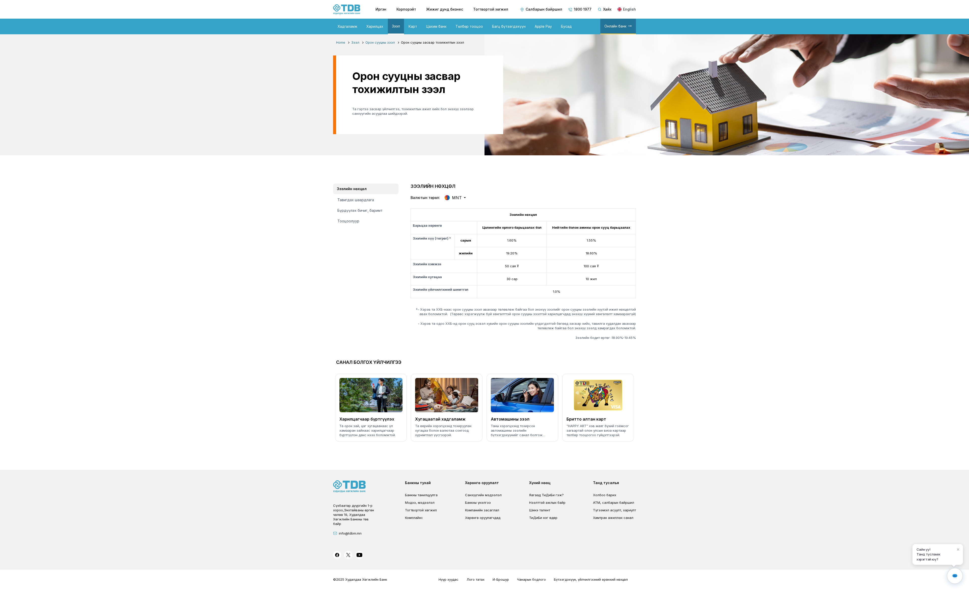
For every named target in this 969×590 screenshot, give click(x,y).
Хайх (607, 9)
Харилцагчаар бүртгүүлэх (366, 419)
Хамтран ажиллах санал (613, 518)
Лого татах (475, 579)
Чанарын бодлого (531, 579)
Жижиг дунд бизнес (444, 9)
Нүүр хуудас (449, 579)
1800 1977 (582, 9)
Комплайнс (414, 518)
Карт (413, 26)
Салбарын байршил (544, 9)
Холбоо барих (604, 495)
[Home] (346, 9)
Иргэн (380, 9)
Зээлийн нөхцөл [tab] (352, 189)
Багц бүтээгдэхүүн (509, 26)
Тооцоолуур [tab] (348, 221)
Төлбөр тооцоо (469, 26)
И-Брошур (501, 579)
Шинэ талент (539, 510)
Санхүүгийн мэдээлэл (483, 495)
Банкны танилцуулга (421, 495)
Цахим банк (436, 26)
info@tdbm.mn (350, 533)
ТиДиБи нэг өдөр (543, 518)
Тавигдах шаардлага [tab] (355, 200)
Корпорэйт (406, 9)
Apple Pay (543, 26)
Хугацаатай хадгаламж (440, 419)
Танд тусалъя (606, 483)
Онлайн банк (615, 26)
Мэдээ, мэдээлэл (420, 502)
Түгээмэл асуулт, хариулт (614, 510)
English (629, 9)
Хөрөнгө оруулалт (482, 483)
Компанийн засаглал (482, 510)
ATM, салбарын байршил (613, 502)
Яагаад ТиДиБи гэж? (546, 495)
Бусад (566, 26)
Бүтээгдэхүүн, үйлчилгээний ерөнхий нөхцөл (591, 579)
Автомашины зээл (510, 419)
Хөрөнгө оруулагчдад (482, 518)
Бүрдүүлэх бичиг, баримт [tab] (360, 210)
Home (340, 42)
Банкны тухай (418, 483)
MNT (457, 197)
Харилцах (374, 26)
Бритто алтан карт (586, 419)
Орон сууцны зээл (380, 42)
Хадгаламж (347, 26)
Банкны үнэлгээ (478, 502)
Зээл (396, 26)
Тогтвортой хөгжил (490, 9)
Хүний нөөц (539, 483)
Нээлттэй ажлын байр (547, 502)
